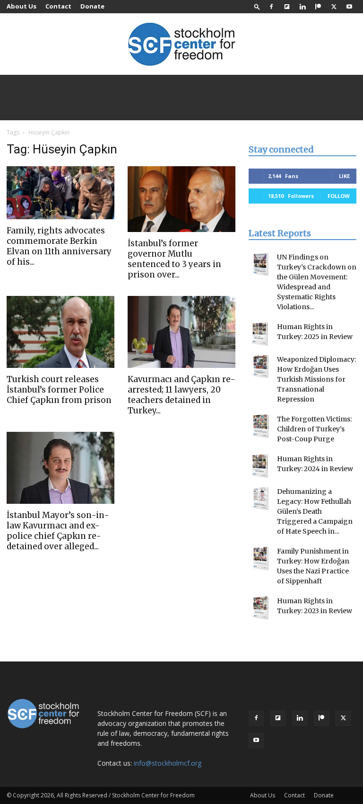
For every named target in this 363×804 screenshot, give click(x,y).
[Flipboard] (287, 6)
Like (344, 175)
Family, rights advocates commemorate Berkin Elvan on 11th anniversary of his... (59, 246)
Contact (58, 6)
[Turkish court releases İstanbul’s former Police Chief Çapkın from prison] (60, 332)
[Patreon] (318, 6)
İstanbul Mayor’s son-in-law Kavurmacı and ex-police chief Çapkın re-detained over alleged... (58, 531)
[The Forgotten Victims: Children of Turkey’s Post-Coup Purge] (260, 426)
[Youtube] (349, 6)
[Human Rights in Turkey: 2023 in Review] (260, 608)
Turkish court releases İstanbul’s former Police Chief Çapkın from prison (59, 389)
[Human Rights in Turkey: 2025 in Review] (260, 334)
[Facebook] (271, 6)
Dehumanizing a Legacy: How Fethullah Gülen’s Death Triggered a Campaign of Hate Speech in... (315, 511)
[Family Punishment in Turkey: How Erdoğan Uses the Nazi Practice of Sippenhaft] (260, 558)
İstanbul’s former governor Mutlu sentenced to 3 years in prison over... (174, 259)
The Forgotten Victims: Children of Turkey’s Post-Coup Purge (314, 429)
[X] (334, 6)
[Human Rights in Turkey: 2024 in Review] (260, 466)
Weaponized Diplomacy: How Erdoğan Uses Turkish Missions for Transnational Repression (316, 379)
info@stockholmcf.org (167, 763)
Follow (339, 195)
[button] (257, 6)
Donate (92, 6)
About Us (21, 6)
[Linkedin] (302, 6)
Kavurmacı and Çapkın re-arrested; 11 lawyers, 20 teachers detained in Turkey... (181, 395)
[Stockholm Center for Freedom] (181, 45)
